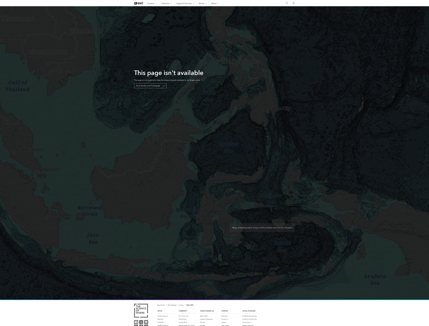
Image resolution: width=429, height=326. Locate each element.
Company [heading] (224, 311)
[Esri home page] (138, 3)
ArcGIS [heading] (160, 311)
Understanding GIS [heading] (207, 311)
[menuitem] (166, 316)
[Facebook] (136, 322)
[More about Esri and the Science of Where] (141, 311)
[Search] (287, 3)
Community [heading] (183, 311)
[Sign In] (293, 3)
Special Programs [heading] (249, 311)
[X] (141, 322)
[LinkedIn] (146, 322)
